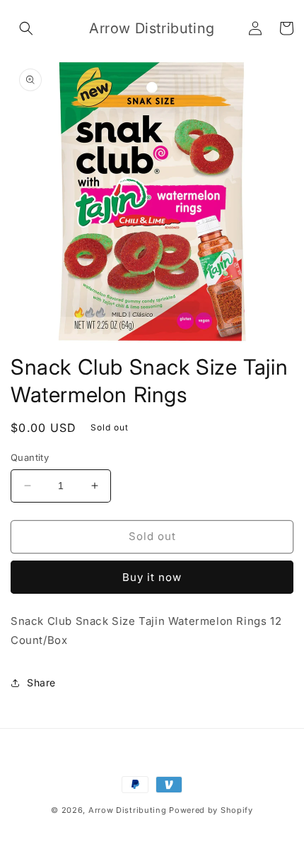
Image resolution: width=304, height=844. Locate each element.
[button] (26, 28)
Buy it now (152, 577)
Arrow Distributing (127, 810)
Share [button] (41, 682)
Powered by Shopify (211, 810)
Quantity (30, 457)
